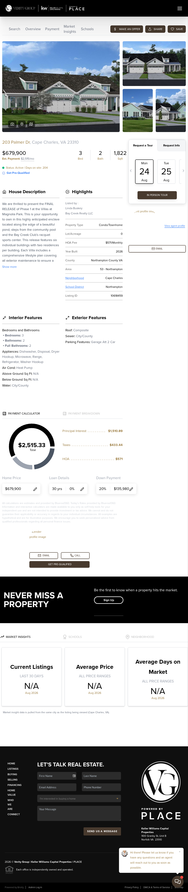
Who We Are (11, 805)
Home (11, 763)
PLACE (78, 861)
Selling (12, 779)
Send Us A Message (102, 831)
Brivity (20, 887)
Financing (14, 785)
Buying (12, 774)
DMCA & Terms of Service (156, 887)
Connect (14, 814)
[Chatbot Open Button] (178, 882)
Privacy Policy (132, 887)
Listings (13, 768)
